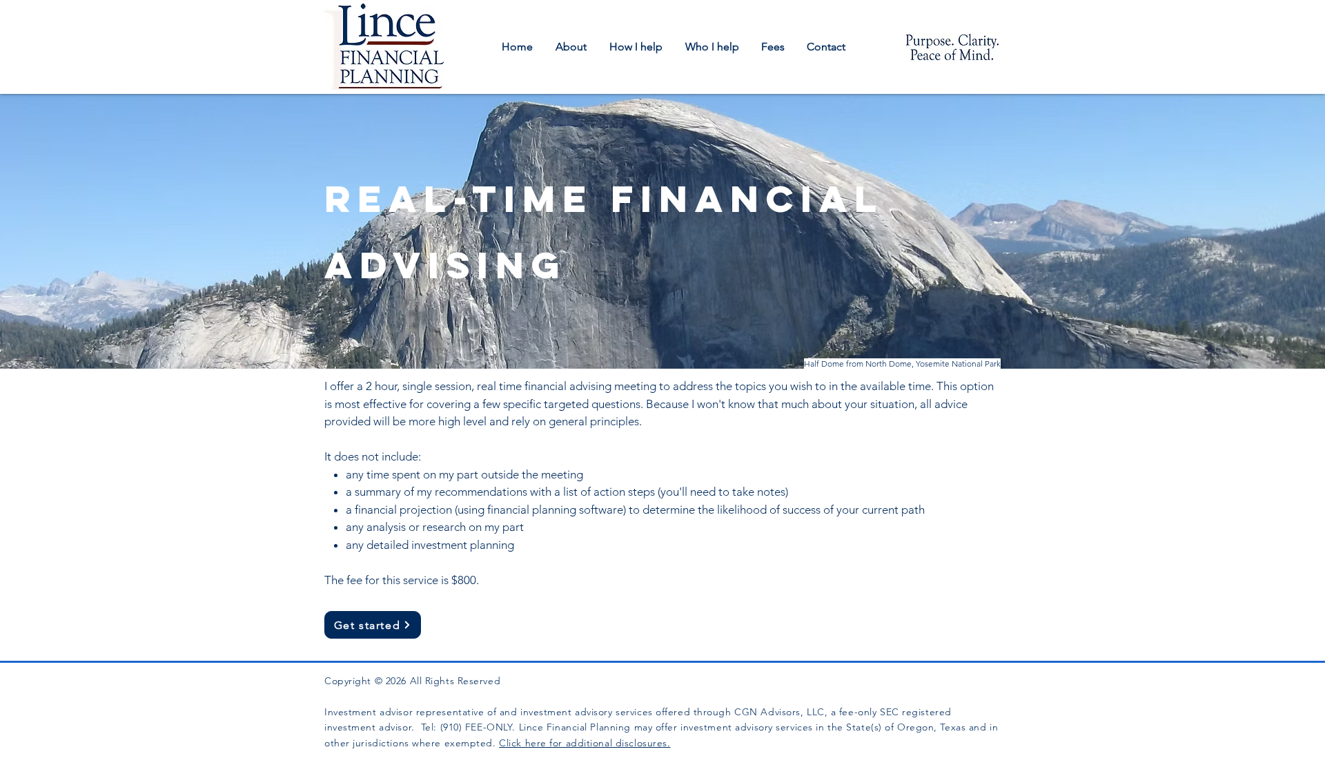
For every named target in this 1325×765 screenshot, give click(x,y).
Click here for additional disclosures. (584, 743)
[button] (572, 47)
